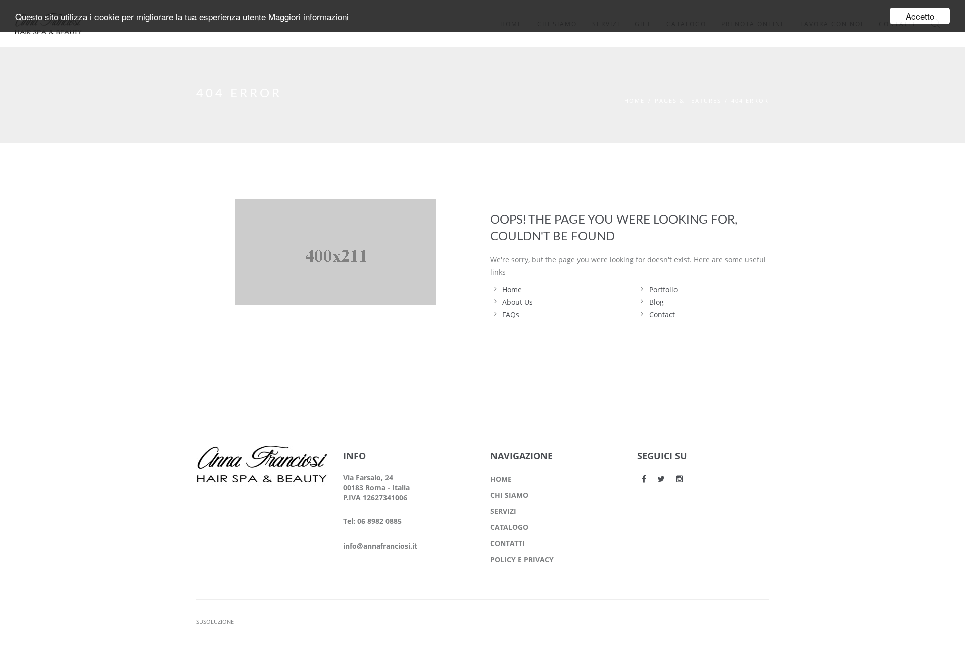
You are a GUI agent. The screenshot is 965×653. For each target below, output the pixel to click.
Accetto (920, 16)
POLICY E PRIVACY (522, 559)
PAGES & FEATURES (688, 100)
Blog (656, 302)
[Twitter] (661, 479)
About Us (517, 302)
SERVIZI (503, 511)
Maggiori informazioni (308, 16)
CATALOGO (509, 527)
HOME (501, 479)
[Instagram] (679, 479)
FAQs (510, 314)
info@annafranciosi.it (380, 546)
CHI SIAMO (509, 495)
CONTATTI (507, 543)
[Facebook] (644, 479)
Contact (662, 314)
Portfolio (663, 289)
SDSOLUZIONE (215, 621)
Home (634, 100)
